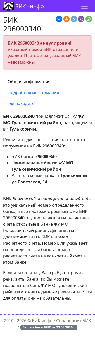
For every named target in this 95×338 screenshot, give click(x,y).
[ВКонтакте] (59, 19)
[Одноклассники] (66, 19)
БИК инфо (42, 320)
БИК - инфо (29, 6)
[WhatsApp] (89, 19)
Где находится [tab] (22, 103)
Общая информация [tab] (29, 82)
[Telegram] (74, 19)
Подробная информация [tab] (33, 92)
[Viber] (81, 19)
